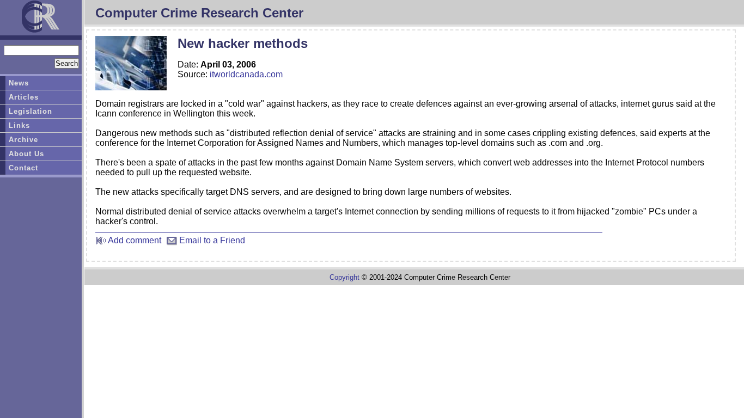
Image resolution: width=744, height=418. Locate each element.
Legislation (30, 111)
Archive (23, 140)
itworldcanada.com (246, 74)
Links (19, 125)
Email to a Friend (211, 240)
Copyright (344, 277)
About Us (26, 154)
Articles (24, 97)
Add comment (133, 240)
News (19, 83)
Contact (23, 168)
